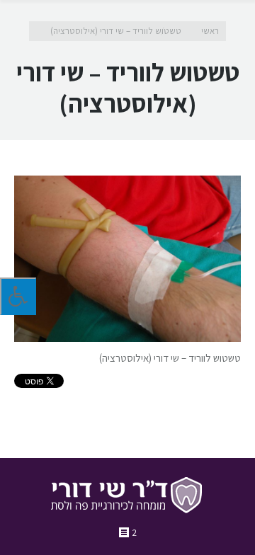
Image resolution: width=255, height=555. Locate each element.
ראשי (210, 31)
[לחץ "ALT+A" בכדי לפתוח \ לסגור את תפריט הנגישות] (18, 296)
